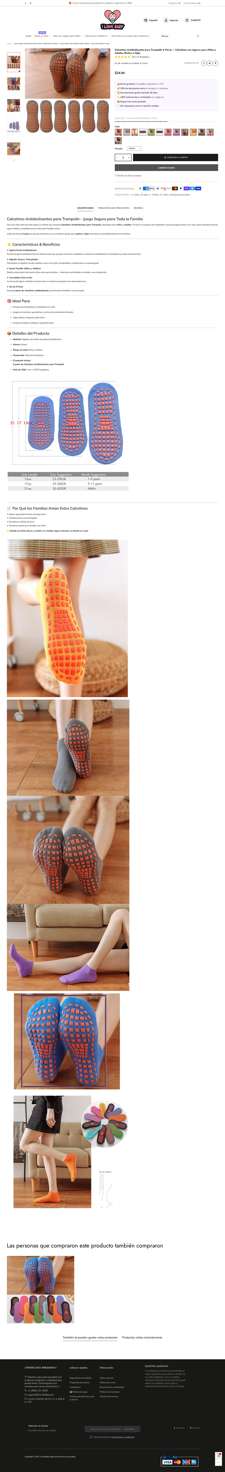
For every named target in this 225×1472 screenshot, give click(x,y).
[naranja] (135, 132)
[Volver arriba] (218, 1462)
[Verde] (151, 132)
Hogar (28, 36)
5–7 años (164, 194)
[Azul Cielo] (126, 132)
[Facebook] (25, 3)
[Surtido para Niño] (118, 140)
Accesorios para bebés (180, 194)
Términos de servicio (109, 1396)
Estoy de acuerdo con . (114, 1437)
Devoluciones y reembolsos (112, 1387)
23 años (144, 194)
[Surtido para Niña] (210, 132)
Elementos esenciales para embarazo (130, 36)
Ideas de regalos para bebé (67, 36)
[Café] (142, 132)
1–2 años (135, 194)
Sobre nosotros (106, 1378)
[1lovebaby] (112, 19)
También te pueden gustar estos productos (90, 1337)
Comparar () (174, 3)
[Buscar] (198, 36)
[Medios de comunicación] (105, 128)
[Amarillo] (193, 132)
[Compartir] (203, 63)
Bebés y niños (41, 36)
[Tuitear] (209, 63)
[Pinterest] (30, 3)
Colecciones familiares (96, 36)
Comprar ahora (166, 168)
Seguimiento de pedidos (81, 1378)
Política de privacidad (109, 1392)
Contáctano (75, 1387)
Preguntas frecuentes (79, 1382)
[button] (27, 90)
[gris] (118, 132)
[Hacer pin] (215, 63)
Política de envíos (107, 1382)
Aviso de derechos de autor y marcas (82, 1398)
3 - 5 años (153, 194)
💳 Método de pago (78, 1392)
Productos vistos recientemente (142, 1337)
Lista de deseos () (192, 3)
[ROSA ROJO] (168, 132)
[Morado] (176, 132)
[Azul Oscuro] (201, 132)
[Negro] (159, 132)
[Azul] (184, 132)
